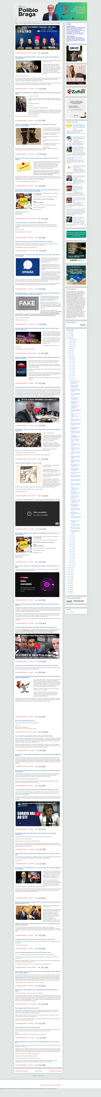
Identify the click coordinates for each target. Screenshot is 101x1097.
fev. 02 (71, 560)
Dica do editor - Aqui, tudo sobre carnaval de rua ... (75, 517)
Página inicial (38, 1071)
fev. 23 (71, 368)
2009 (69, 591)
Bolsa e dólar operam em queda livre (25, 720)
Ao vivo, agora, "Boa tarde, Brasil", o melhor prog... (75, 445)
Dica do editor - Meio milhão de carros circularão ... (74, 521)
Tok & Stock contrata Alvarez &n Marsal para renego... (74, 469)
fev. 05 (71, 555)
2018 (69, 574)
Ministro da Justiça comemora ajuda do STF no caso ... (75, 505)
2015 (69, 580)
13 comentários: (31, 154)
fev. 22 (71, 370)
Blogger (59, 1085)
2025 (69, 334)
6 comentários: (31, 120)
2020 (69, 571)
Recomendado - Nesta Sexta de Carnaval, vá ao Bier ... (75, 449)
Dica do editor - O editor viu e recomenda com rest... (75, 453)
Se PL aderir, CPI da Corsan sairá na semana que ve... (74, 398)
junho (70, 350)
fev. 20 (71, 374)
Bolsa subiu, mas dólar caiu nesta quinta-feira (27, 1027)
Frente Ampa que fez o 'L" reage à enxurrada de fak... (75, 420)
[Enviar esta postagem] (39, 53)
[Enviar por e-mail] (41, 53)
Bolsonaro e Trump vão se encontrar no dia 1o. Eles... (75, 484)
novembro (71, 341)
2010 (69, 589)
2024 (69, 335)
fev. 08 (71, 549)
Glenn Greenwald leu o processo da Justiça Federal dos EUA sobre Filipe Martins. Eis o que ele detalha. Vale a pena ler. (79, 126)
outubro (71, 343)
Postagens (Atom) (40, 1075)
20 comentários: (31, 623)
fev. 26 (71, 363)
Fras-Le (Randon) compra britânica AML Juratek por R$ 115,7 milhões (34, 736)
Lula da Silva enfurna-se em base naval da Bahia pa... (75, 497)
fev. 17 (71, 379)
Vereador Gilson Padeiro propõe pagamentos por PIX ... (75, 390)
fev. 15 (71, 537)
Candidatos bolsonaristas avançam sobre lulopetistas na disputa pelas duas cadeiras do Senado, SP (79, 149)
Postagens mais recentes (21, 1071)
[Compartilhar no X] (44, 53)
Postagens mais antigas (55, 1071)
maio (70, 352)
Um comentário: (31, 250)
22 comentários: (31, 88)
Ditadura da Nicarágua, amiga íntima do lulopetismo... (75, 428)
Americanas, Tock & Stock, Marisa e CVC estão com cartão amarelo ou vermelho (36, 665)
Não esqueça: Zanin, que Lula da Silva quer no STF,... (75, 432)
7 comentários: (31, 383)
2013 (69, 583)
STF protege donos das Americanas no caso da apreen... (75, 501)
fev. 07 (71, 551)
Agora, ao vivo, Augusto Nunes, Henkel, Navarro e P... (75, 382)
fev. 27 (71, 361)
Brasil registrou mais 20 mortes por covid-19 (27, 1008)
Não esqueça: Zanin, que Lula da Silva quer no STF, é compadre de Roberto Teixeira (37, 387)
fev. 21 (71, 372)
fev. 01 (71, 562)
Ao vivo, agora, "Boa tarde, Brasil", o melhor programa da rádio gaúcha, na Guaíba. (37, 499)
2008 (69, 593)
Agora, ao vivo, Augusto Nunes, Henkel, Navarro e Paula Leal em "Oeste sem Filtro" (37, 23)
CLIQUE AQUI (18, 247)
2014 (69, 582)
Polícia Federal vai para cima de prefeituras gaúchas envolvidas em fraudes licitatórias (75, 210)
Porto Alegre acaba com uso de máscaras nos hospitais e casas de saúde (35, 939)
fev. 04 (71, 557)
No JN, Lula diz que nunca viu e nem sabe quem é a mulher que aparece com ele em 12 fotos (79, 199)
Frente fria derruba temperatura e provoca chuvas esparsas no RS (33, 952)
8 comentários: (31, 185)
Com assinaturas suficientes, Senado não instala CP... (75, 489)
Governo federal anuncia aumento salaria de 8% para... (75, 411)
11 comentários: (31, 324)
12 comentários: (31, 863)
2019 (69, 572)
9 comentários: (31, 289)
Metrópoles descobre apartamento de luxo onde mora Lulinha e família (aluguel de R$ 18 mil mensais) (78, 188)
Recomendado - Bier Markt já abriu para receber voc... (74, 402)
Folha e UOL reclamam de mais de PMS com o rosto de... (75, 394)
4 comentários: (31, 935)
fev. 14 (71, 538)
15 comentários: (31, 849)
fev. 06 (71, 553)
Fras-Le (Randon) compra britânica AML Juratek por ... (75, 476)
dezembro (71, 339)
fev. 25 (71, 364)
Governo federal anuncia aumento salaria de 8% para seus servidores (34, 241)
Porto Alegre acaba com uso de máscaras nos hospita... (75, 509)
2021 (69, 569)
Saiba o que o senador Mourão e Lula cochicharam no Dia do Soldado (79, 218)
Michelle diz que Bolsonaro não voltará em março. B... (75, 493)
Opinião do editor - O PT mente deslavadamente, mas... (75, 415)
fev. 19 (71, 375)
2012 (69, 585)
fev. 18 (71, 377)
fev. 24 (71, 366)
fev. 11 (71, 544)
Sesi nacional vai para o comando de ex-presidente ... (75, 406)
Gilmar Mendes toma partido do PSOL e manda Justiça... (74, 386)
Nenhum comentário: (32, 53)
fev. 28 (71, 359)
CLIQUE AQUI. (49, 174)
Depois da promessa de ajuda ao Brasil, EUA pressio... (75, 457)
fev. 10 (71, 546)
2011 (69, 587)
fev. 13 (71, 540)
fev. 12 (71, 542)
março (70, 355)
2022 (69, 567)
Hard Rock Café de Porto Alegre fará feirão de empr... (75, 424)
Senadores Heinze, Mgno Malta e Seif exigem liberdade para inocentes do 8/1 (36, 627)
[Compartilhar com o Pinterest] (47, 53)
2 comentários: (31, 561)
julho (70, 348)
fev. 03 (71, 559)
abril (70, 354)
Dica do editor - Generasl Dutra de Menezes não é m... (75, 480)
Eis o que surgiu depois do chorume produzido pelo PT (74, 158)
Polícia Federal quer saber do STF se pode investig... (75, 531)
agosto (70, 346)
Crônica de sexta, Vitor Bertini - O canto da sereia (28, 463)
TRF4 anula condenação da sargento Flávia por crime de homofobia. (79, 177)
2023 (69, 337)
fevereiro (71, 357)
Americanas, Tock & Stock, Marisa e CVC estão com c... (75, 465)
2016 (69, 578)
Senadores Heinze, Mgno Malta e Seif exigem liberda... (75, 461)
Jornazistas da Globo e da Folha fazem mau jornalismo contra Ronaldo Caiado (79, 138)
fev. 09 (71, 548)
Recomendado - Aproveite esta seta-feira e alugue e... (75, 436)
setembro (71, 344)
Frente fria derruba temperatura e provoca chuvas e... (75, 513)
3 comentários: (30, 716)
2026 (69, 332)
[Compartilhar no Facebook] (46, 53)
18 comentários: (31, 661)
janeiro (70, 565)
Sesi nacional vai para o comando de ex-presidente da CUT (31, 222)
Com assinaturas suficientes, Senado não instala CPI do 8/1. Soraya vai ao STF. (36, 789)
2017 (69, 576)
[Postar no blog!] (43, 53)
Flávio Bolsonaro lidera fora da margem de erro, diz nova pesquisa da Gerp (79, 166)
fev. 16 (71, 535)
